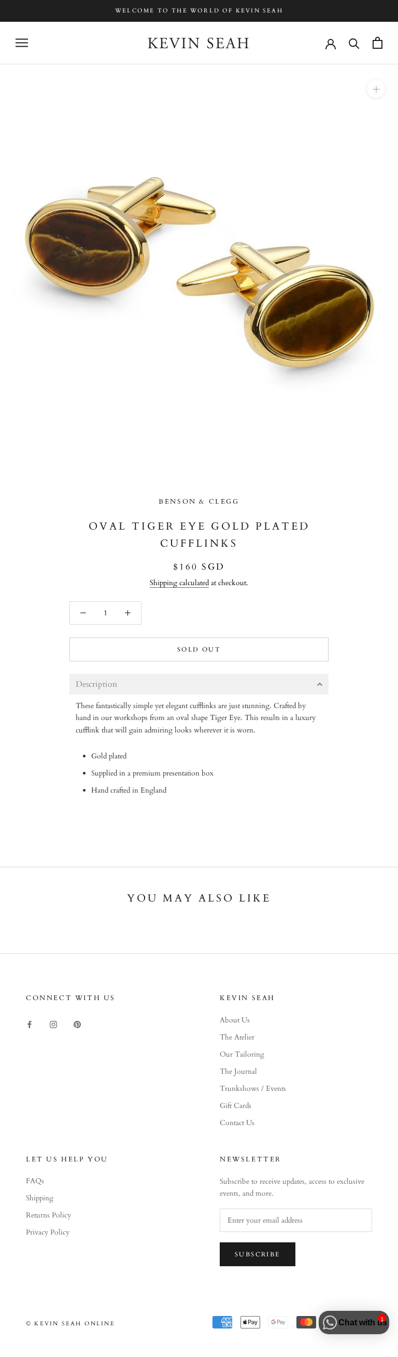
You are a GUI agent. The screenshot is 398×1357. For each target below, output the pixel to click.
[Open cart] (377, 43)
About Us (235, 1020)
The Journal (238, 1071)
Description (96, 684)
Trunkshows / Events (253, 1088)
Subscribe (257, 1254)
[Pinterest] (77, 1024)
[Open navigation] (22, 42)
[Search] (354, 42)
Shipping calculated (179, 583)
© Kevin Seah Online (70, 1323)
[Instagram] (53, 1024)
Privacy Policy (47, 1232)
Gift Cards (235, 1106)
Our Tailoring (242, 1054)
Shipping (39, 1198)
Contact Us (237, 1123)
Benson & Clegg (199, 501)
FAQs (35, 1181)
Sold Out (199, 649)
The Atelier (237, 1037)
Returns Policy (48, 1215)
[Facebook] (29, 1024)
